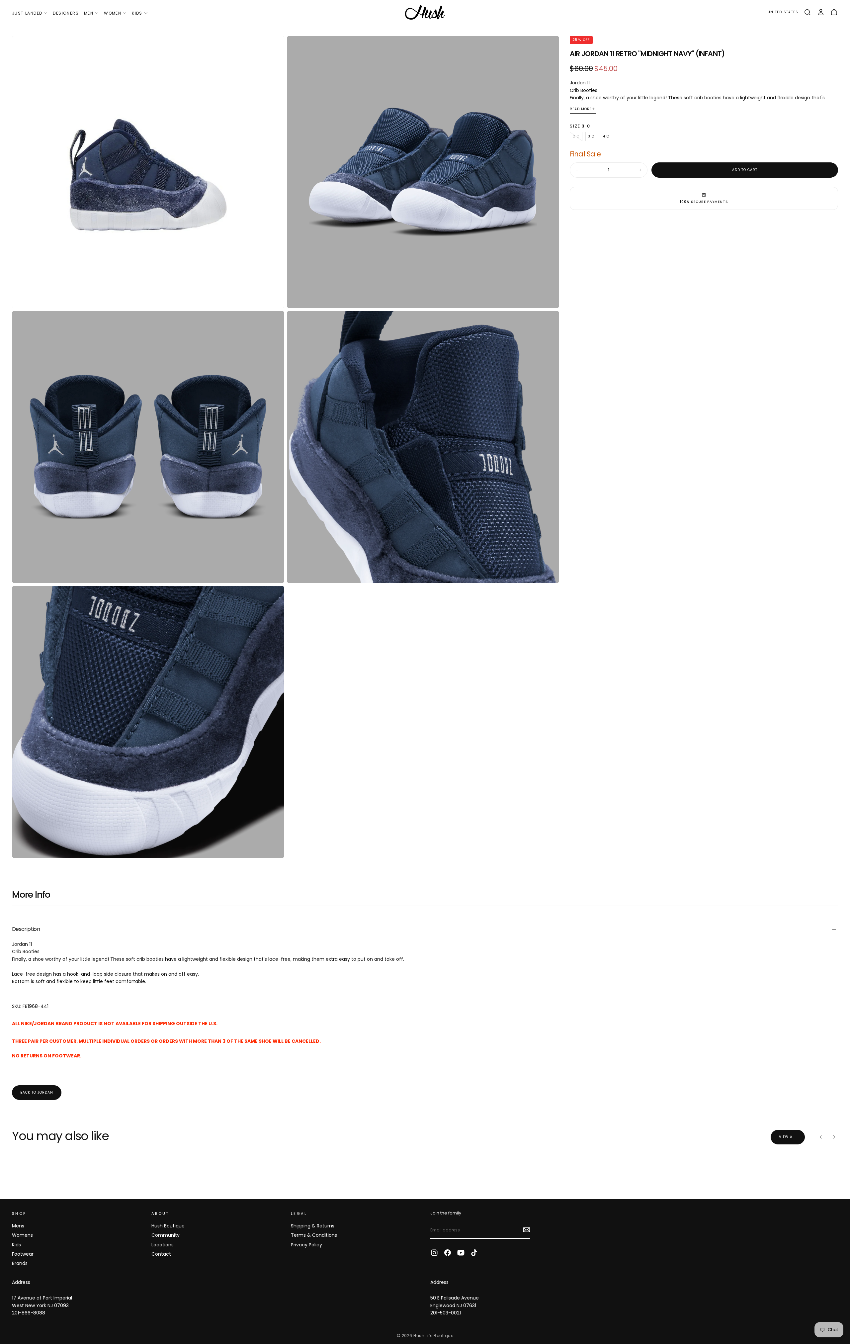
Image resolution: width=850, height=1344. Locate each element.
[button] (783, 12)
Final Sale (585, 153)
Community (165, 1235)
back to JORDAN (36, 1092)
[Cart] (834, 12)
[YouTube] (461, 1253)
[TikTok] (474, 1253)
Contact (161, 1254)
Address (21, 1282)
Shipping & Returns (312, 1225)
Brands (20, 1263)
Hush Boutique (168, 1225)
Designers (66, 13)
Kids (137, 13)
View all (788, 1136)
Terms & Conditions (314, 1235)
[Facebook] (448, 1253)
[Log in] (821, 12)
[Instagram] (434, 1253)
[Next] (834, 1137)
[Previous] (821, 1137)
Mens (18, 1225)
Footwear (23, 1254)
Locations (162, 1244)
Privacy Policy (306, 1244)
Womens (22, 1235)
